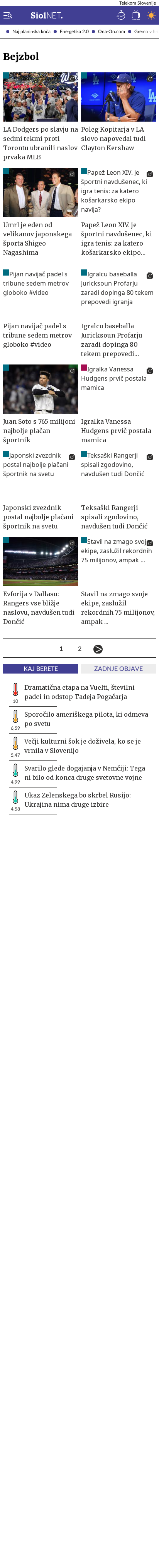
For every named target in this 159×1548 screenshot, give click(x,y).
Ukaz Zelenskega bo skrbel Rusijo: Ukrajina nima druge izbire (77, 799)
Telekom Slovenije (137, 3)
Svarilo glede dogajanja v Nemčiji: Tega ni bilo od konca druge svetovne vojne (84, 772)
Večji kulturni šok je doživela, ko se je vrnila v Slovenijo (82, 745)
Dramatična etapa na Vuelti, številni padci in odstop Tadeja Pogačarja (79, 692)
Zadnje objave (118, 669)
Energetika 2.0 (74, 31)
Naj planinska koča (31, 31)
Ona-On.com (111, 31)
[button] (6, 15)
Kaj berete (41, 669)
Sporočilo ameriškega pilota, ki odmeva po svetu (86, 718)
